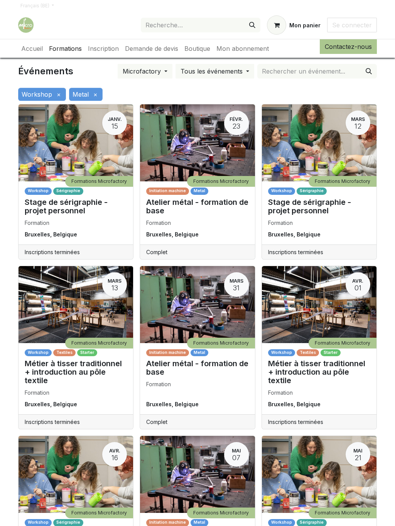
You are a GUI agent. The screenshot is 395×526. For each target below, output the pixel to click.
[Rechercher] (252, 25)
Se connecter (352, 25)
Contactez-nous (348, 46)
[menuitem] (32, 48)
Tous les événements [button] (213, 71)
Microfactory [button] (143, 71)
